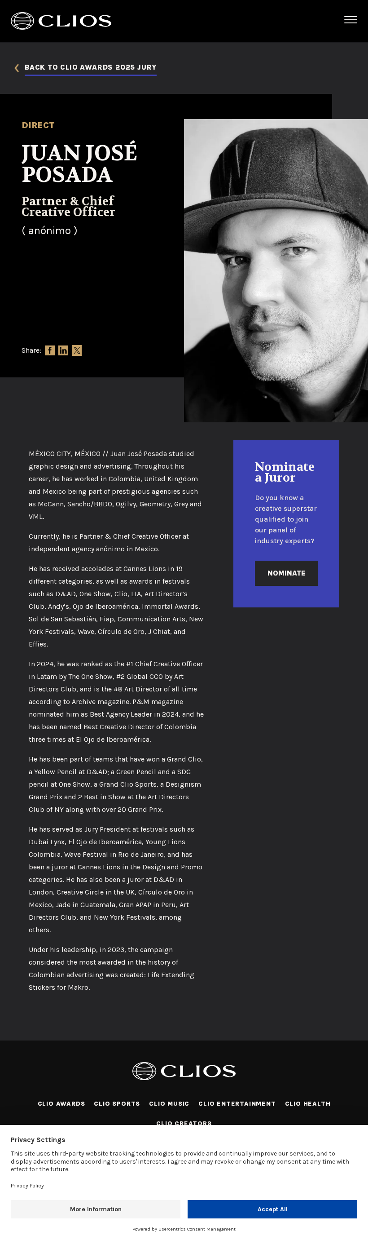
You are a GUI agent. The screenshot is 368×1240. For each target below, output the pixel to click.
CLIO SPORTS (117, 1103)
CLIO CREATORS (183, 1123)
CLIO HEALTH (308, 1103)
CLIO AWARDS (61, 1103)
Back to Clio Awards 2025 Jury (91, 67)
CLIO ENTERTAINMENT (237, 1103)
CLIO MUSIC (169, 1103)
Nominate (286, 573)
